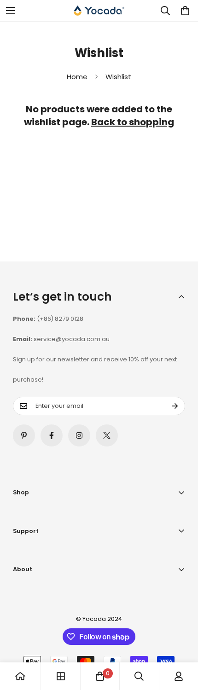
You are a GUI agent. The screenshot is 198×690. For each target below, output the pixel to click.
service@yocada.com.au (72, 339)
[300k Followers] (52, 435)
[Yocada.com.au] (99, 10)
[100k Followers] (79, 435)
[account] (178, 676)
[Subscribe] (175, 406)
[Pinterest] (24, 435)
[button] (183, 10)
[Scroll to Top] (181, 641)
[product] (20, 676)
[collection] (60, 676)
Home (77, 76)
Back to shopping (132, 122)
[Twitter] (107, 435)
